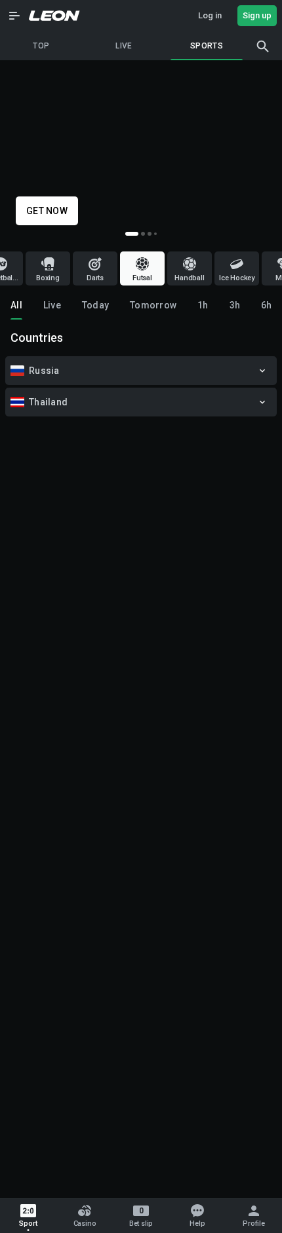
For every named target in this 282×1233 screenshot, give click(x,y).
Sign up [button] (257, 15)
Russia (44, 370)
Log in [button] (210, 15)
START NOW (52, 211)
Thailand (48, 402)
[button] (14, 15)
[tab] (16, 305)
